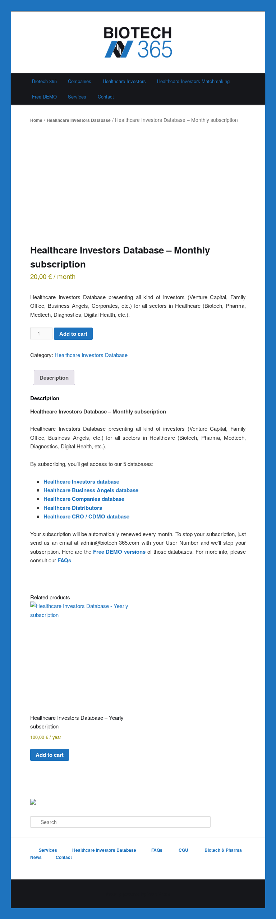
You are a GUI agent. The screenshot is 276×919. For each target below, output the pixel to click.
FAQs (64, 560)
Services (77, 96)
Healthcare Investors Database (79, 120)
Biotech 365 (44, 81)
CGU (184, 850)
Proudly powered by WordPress (138, 894)
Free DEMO (44, 96)
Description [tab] (54, 377)
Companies (79, 81)
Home (36, 120)
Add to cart (73, 334)
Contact (106, 96)
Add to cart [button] (50, 755)
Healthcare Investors (124, 81)
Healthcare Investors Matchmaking (193, 81)
